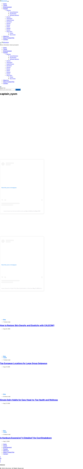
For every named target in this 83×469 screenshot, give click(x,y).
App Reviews (13, 13)
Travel (5, 5)
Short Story (9, 31)
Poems (8, 26)
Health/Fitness (10, 20)
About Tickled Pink (8, 38)
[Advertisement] (41, 108)
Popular (5, 8)
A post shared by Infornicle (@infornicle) (13, 211)
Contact (5, 39)
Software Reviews (14, 15)
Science (8, 16)
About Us (6, 36)
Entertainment (7, 7)
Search (18, 89)
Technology (9, 18)
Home (5, 4)
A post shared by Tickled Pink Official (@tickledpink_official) (16, 288)
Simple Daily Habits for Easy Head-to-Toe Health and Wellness (29, 400)
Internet (8, 23)
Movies (8, 25)
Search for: (3, 88)
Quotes (8, 29)
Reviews (8, 10)
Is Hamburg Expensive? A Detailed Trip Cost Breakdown (26, 438)
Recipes (8, 28)
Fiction (11, 33)
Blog (4, 319)
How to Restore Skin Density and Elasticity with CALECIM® (27, 325)
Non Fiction (13, 34)
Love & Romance (14, 12)
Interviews (9, 21)
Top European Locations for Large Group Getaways (23, 363)
